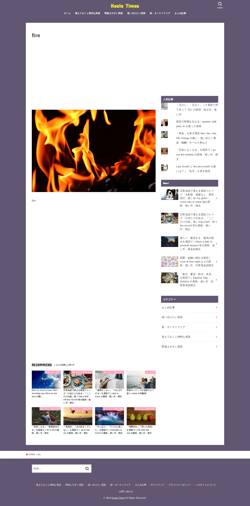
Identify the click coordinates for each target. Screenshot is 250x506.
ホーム (67, 13)
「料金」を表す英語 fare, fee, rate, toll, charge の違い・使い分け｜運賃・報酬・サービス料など (196, 138)
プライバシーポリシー (180, 485)
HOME (32, 454)
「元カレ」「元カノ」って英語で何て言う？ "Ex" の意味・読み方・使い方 (197, 110)
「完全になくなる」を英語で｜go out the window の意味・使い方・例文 (197, 154)
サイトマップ (157, 485)
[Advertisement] (94, 76)
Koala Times (125, 5)
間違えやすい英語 (114, 13)
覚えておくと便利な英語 (87, 13)
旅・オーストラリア (160, 13)
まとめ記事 (180, 13)
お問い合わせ (126, 491)
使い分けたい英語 (136, 13)
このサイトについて (205, 485)
